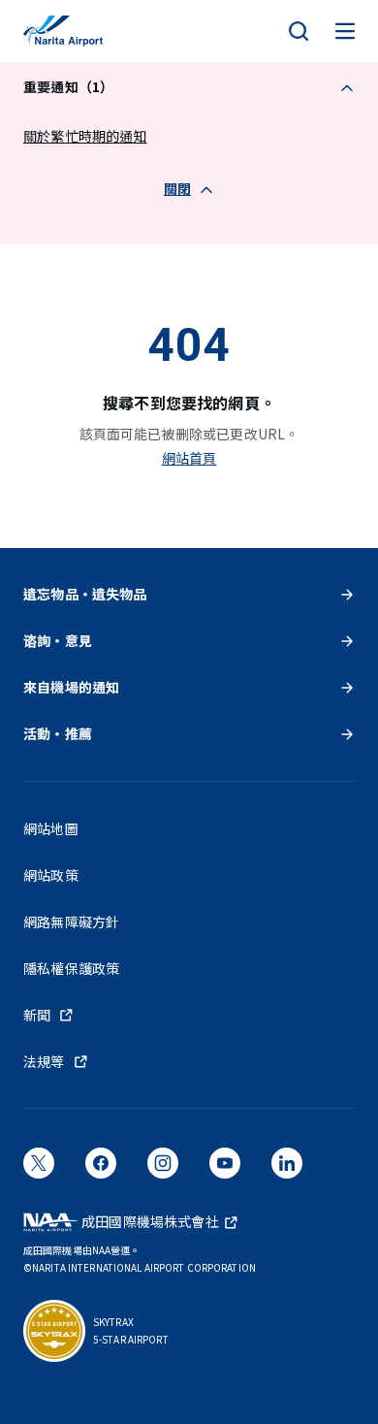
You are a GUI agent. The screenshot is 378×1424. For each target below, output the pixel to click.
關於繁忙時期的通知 (85, 136)
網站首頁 (189, 458)
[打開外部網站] (38, 1169)
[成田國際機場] (63, 31)
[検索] (298, 31)
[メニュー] (345, 31)
